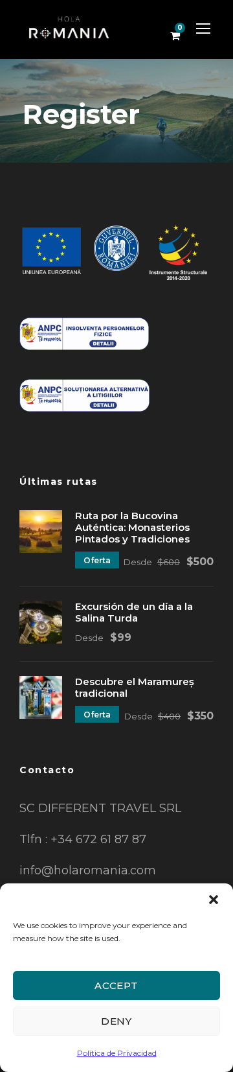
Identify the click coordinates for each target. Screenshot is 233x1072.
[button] (213, 899)
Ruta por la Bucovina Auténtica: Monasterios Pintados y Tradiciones (132, 527)
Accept (116, 985)
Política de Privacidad (117, 1053)
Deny (116, 1021)
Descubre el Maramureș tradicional (134, 687)
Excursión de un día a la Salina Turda (134, 612)
